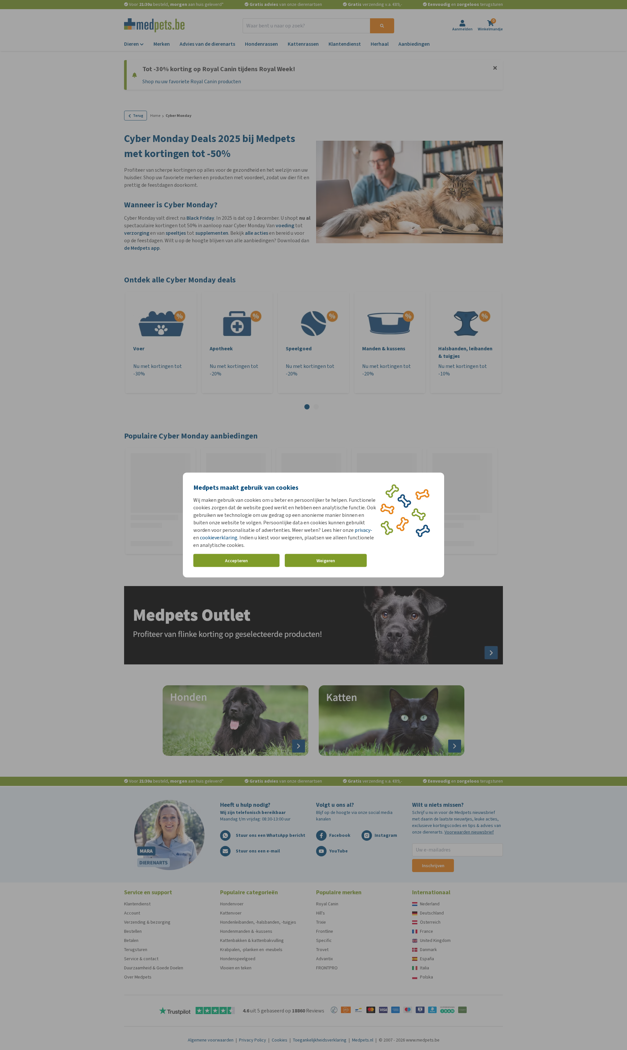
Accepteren (236, 560)
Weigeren (325, 560)
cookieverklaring (218, 537)
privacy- (363, 530)
